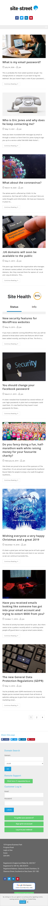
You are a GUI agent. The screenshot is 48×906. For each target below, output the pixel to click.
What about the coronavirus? (22, 182)
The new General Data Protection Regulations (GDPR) (22, 679)
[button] (46, 27)
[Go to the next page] (42, 717)
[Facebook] (4, 878)
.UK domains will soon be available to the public (19, 254)
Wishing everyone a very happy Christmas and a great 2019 (23, 537)
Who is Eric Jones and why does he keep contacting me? (23, 122)
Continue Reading (12, 83)
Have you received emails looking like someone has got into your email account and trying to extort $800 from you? (23, 608)
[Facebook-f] (17, 18)
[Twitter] (21, 18)
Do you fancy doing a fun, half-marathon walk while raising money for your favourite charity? (23, 450)
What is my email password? (21, 62)
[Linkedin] (13, 878)
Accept (22, 902)
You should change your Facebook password (18, 387)
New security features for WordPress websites (19, 320)
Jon (20, 67)
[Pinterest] (31, 18)
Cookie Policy (32, 899)
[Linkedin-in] (26, 18)
